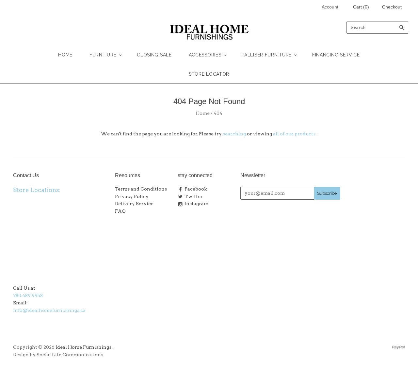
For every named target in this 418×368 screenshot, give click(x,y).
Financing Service (336, 54)
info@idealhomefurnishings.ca (49, 310)
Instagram (196, 203)
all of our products (294, 133)
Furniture (102, 54)
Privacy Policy (132, 196)
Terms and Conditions (141, 189)
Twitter (194, 196)
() (361, 6)
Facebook (196, 189)
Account (330, 6)
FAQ (120, 211)
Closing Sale (154, 54)
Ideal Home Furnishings (83, 347)
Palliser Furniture (267, 54)
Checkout (392, 6)
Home (65, 54)
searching (234, 133)
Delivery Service (134, 203)
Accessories (205, 54)
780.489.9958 (28, 295)
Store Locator (209, 74)
